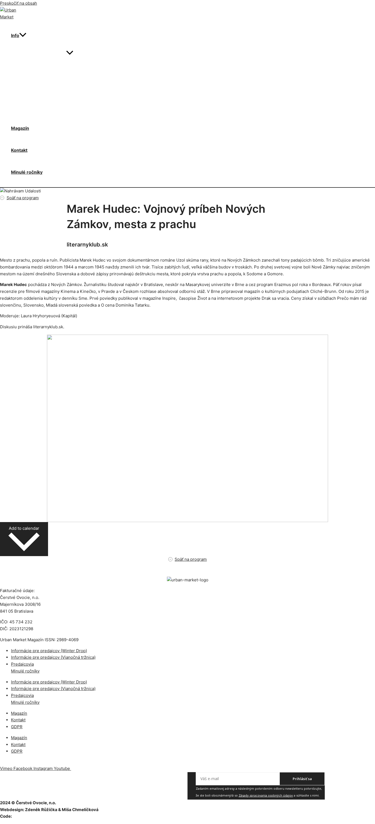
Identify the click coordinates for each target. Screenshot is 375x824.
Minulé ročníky (27, 172)
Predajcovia (22, 664)
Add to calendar (24, 528)
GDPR (17, 726)
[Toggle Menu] (69, 53)
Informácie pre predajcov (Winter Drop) (49, 650)
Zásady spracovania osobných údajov (266, 795)
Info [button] (15, 35)
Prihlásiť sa (302, 778)
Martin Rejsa (25, 816)
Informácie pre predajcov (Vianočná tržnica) (53, 657)
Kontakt (19, 150)
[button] (22, 35)
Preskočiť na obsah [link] (18, 3)
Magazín (20, 128)
